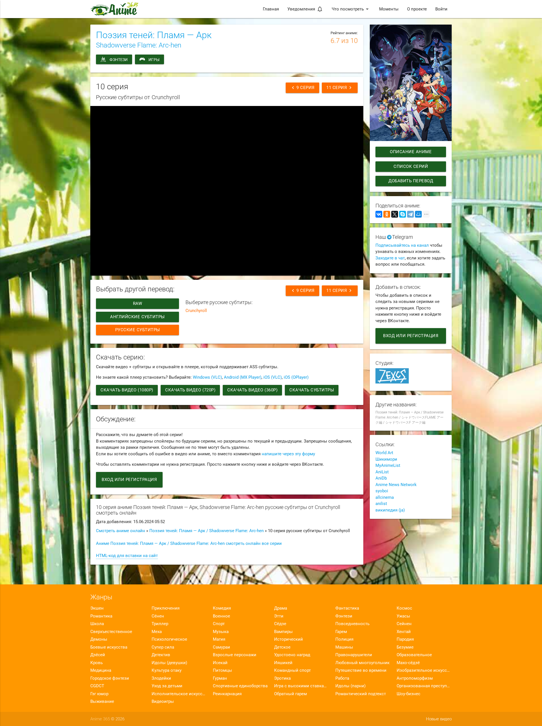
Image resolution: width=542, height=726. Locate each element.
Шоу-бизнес (408, 693)
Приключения (166, 608)
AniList (382, 471)
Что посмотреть (351, 9)
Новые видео (439, 718)
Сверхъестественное (111, 631)
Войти (441, 9)
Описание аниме (411, 151)
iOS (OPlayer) (296, 377)
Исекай (220, 662)
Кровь (96, 662)
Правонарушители (353, 654)
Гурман (220, 678)
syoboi (381, 490)
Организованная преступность (424, 685)
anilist (381, 503)
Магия (219, 639)
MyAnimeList (387, 465)
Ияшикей (283, 662)
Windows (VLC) (207, 377)
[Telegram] (410, 214)
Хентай (404, 631)
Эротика (282, 678)
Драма (280, 608)
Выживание (102, 701)
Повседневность (352, 623)
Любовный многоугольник (362, 662)
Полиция (344, 639)
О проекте (417, 9)
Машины (344, 647)
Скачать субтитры (311, 390)
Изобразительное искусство (424, 670)
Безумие (405, 647)
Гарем (341, 631)
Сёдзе (280, 623)
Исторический (288, 639)
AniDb (381, 478)
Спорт (219, 623)
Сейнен (404, 623)
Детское (282, 647)
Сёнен (158, 616)
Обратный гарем (290, 693)
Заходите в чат (390, 258)
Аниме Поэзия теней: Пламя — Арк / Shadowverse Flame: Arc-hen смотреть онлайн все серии (189, 543)
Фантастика (347, 608)
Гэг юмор (99, 693)
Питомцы (222, 670)
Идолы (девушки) (169, 662)
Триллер (160, 623)
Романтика (101, 616)
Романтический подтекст (360, 693)
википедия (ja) (390, 510)
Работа (342, 678)
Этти (278, 616)
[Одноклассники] (386, 214)
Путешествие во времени (360, 670)
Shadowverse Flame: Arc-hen (138, 45)
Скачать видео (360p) (252, 390)
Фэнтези (119, 59)
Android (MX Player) (242, 377)
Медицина (100, 670)
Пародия (405, 639)
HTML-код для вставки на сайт (127, 555)
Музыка (221, 631)
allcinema (384, 497)
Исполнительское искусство (179, 693)
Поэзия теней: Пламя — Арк (154, 35)
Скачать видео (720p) (190, 390)
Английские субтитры (137, 316)
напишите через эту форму (288, 453)
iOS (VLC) (272, 377)
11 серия (339, 87)
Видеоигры (163, 701)
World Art (384, 452)
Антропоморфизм (415, 678)
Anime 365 (100, 718)
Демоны (98, 639)
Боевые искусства (108, 647)
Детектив (161, 654)
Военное (221, 616)
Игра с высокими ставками (301, 685)
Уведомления (305, 9)
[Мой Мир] (418, 214)
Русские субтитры (137, 329)
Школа (97, 623)
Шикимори (386, 459)
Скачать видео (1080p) (126, 390)
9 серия (302, 87)
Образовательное (414, 654)
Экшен (97, 608)
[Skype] (402, 214)
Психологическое (169, 639)
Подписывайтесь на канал (402, 245)
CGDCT (97, 685)
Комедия (222, 608)
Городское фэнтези (109, 678)
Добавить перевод (410, 180)
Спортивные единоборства (240, 685)
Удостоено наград (292, 654)
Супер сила (163, 647)
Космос (404, 608)
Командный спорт (292, 670)
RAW (137, 303)
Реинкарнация (227, 693)
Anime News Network (396, 484)
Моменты (389, 9)
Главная (271, 9)
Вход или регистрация (129, 479)
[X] (394, 214)
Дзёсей (97, 654)
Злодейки (161, 678)
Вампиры (283, 631)
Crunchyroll (196, 310)
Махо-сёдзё (408, 662)
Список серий (411, 166)
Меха (157, 631)
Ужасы (403, 616)
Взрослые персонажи (234, 654)
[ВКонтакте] (378, 214)
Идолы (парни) (350, 685)
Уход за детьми (167, 685)
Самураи (221, 647)
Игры (153, 59)
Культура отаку (167, 670)
